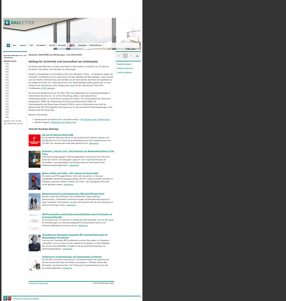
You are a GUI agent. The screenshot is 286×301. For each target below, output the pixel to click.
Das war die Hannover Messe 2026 (57, 135)
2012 (7, 101)
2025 (7, 66)
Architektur (41, 45)
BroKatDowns (96, 45)
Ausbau (23, 45)
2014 (7, 96)
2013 (7, 98)
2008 (7, 112)
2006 (7, 117)
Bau (14, 45)
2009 (7, 109)
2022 (7, 74)
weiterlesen (94, 143)
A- (131, 56)
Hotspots (62, 45)
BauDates (82, 45)
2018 (7, 85)
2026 (7, 64)
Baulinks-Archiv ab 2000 (12, 121)
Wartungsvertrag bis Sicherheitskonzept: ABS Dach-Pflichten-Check (73, 194)
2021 (7, 77)
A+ (119, 56)
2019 (7, 82)
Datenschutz (43, 283)
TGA (31, 45)
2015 (7, 93)
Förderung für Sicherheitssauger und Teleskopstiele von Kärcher (72, 257)
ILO (72, 85)
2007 (7, 115)
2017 (7, 88)
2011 (7, 104)
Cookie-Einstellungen (124, 72)
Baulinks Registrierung (125, 68)
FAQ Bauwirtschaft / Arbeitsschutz (95, 119)
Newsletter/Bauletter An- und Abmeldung (15, 56)
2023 (7, 72)
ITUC (44, 88)
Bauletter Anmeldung (124, 64)
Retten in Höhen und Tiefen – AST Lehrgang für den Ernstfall (70, 173)
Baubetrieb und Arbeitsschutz (63, 122)
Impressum (33, 283)
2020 (7, 80)
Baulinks (36, 298)
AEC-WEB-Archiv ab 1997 (13, 123)
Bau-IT (52, 45)
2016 (7, 90)
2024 (7, 69)
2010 (7, 107)
